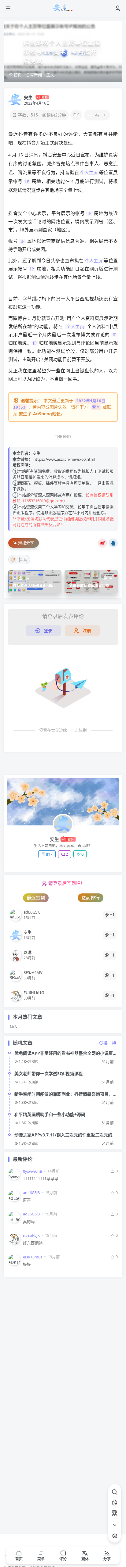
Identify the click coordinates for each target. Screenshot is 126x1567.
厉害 (27, 1200)
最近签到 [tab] (36, 898)
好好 (27, 1264)
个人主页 (89, 172)
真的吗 (29, 1221)
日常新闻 (34, 74)
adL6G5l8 (31, 1192)
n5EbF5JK (31, 1235)
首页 (17, 74)
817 (49, 854)
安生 (28, 97)
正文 (50, 74)
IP (27, 181)
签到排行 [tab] (90, 898)
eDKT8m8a (33, 1257)
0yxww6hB (32, 1171)
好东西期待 (33, 1243)
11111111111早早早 (40, 1178)
